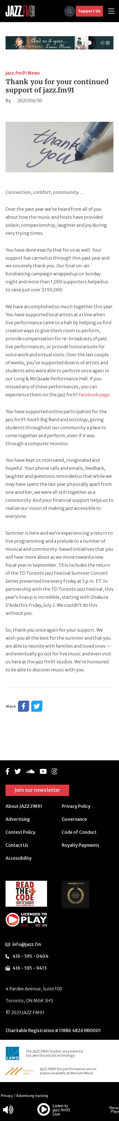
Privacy (7, 1096)
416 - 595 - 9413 (29, 968)
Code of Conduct (79, 832)
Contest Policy (20, 832)
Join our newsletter (37, 790)
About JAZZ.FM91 (24, 806)
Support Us (89, 11)
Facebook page (94, 394)
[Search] (69, 11)
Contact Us (17, 845)
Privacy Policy (76, 806)
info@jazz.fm (26, 944)
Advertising (18, 819)
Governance (74, 819)
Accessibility (19, 858)
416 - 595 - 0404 (30, 956)
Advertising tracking (32, 1096)
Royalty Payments (80, 845)
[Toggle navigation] (111, 11)
